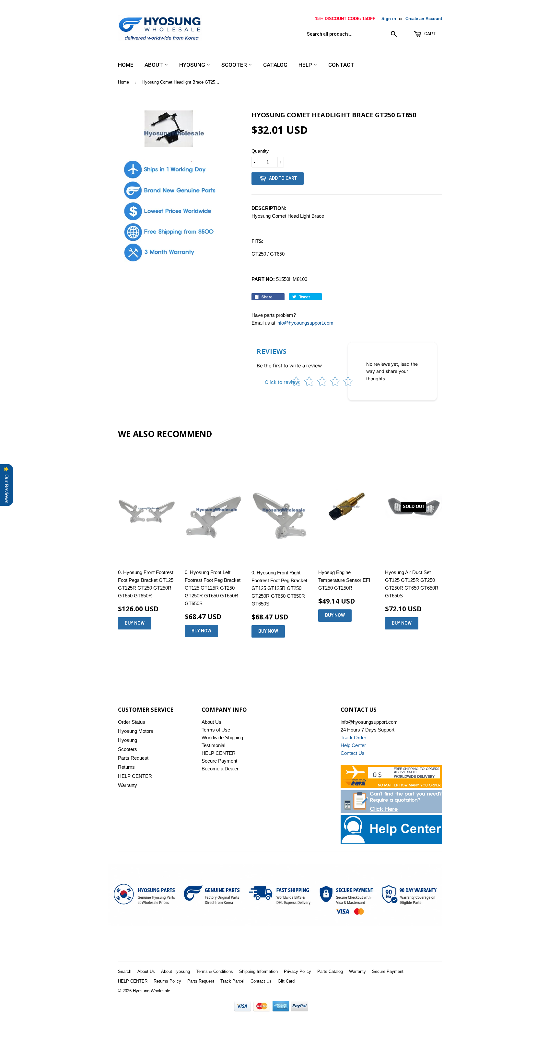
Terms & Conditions (214, 971)
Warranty (127, 785)
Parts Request (133, 758)
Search (124, 971)
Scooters (127, 749)
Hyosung (192, 65)
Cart (429, 33)
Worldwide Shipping (222, 737)
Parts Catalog (330, 971)
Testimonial (213, 745)
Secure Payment (219, 761)
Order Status (131, 722)
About (154, 65)
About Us (211, 722)
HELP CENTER (135, 776)
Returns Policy (167, 981)
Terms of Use (216, 729)
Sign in (388, 18)
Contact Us (261, 981)
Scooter (234, 65)
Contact (341, 65)
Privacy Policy (297, 971)
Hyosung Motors (135, 731)
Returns (126, 767)
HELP (305, 65)
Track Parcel (232, 981)
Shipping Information (258, 971)
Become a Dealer (220, 768)
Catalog (275, 65)
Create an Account (423, 18)
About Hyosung (175, 971)
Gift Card (286, 981)
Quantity (260, 151)
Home (126, 65)
